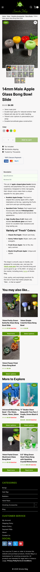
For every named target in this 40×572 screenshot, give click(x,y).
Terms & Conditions (24, 561)
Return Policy (7, 526)
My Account (6, 520)
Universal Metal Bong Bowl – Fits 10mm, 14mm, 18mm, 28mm (10, 412)
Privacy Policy (12, 561)
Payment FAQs (7, 529)
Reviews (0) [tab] (7, 179)
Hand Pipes (6, 501)
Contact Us (6, 535)
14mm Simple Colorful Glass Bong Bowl (28, 322)
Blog (3, 509)
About (4, 532)
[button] (35, 22)
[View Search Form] (31, 7)
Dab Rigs (5, 492)
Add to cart (27, 140)
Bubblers (5, 496)
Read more (11, 334)
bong (25, 271)
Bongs (4, 488)
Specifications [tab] (8, 176)
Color (5, 127)
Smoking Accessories (9, 505)
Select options (29, 334)
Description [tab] (7, 172)
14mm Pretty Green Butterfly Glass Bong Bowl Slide (10, 322)
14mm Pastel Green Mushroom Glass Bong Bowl (10, 457)
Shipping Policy (7, 523)
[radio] (4, 130)
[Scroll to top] (37, 570)
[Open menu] (2, 7)
